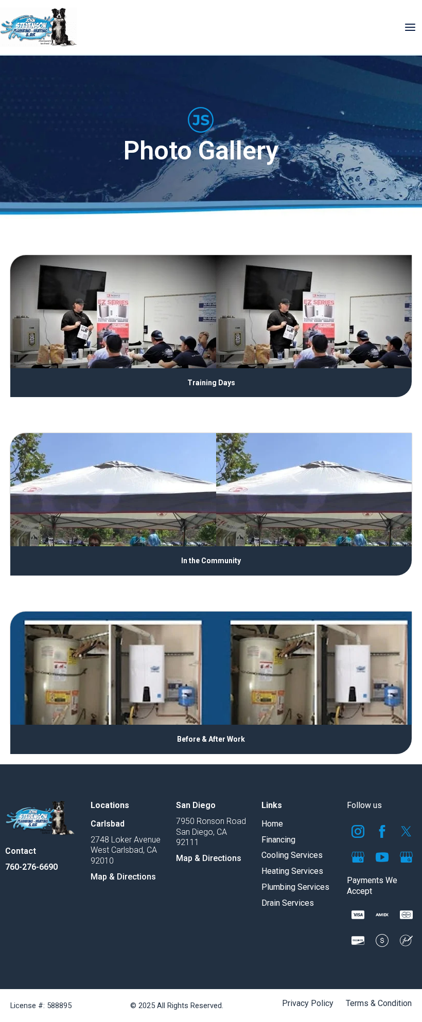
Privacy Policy (307, 1003)
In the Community (211, 561)
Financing (278, 840)
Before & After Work (211, 739)
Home (272, 824)
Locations (110, 805)
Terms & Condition (379, 1003)
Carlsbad (108, 824)
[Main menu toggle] (410, 27)
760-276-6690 (31, 867)
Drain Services (287, 903)
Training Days (211, 383)
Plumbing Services (295, 887)
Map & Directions (123, 877)
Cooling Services (292, 855)
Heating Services (292, 871)
